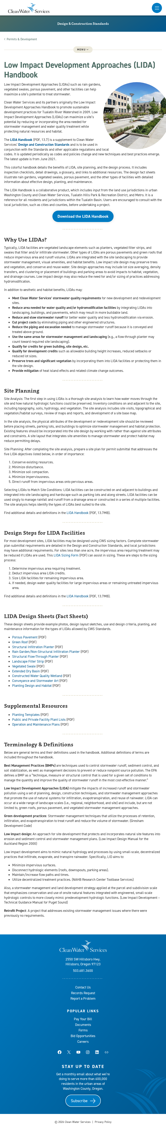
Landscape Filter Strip (28, 661)
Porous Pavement (24, 637)
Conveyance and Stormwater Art (35, 680)
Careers (83, 1041)
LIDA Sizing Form (66, 555)
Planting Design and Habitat (32, 685)
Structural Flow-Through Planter (35, 656)
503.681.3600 (83, 970)
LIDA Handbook (21, 139)
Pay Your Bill (83, 1019)
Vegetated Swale (24, 666)
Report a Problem (83, 998)
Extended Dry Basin (26, 671)
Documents (83, 1024)
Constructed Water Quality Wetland (37, 676)
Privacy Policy (103, 1122)
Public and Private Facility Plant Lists (39, 719)
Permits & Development (22, 39)
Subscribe (79, 1100)
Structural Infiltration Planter (33, 647)
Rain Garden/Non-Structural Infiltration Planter (46, 651)
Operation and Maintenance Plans (36, 724)
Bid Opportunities (83, 1036)
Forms (83, 1030)
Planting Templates (26, 714)
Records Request (83, 993)
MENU (81, 49)
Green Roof (20, 642)
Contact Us (83, 987)
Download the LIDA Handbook (83, 216)
